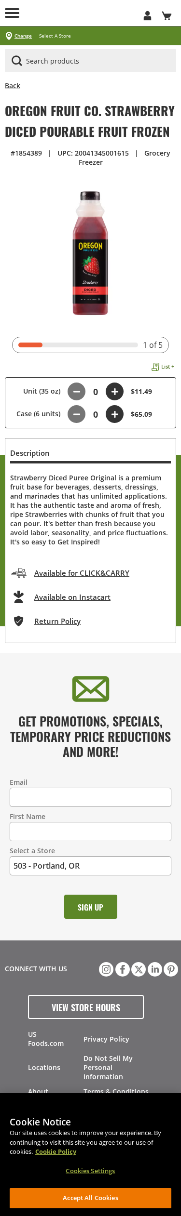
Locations (44, 1067)
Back (12, 85)
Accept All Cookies (90, 1197)
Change (23, 36)
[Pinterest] (170, 968)
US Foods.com (46, 1039)
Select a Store (32, 850)
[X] (137, 968)
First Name (27, 816)
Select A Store (55, 36)
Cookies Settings (90, 1170)
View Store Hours (86, 1007)
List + (167, 366)
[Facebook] (121, 968)
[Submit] (17, 60)
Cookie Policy (55, 1151)
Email (19, 782)
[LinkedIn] (154, 968)
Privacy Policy (106, 1039)
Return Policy (57, 621)
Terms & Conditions (116, 1091)
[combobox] (90, 61)
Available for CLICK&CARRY (81, 573)
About (38, 1091)
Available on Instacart (72, 597)
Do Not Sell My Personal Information (108, 1067)
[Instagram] (105, 968)
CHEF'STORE (81, 13)
